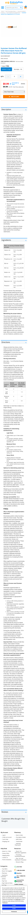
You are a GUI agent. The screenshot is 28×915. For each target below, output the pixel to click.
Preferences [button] (5, 902)
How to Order (19, 835)
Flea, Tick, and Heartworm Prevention (20, 859)
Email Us (19, 873)
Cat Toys (4, 885)
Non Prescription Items (11, 11)
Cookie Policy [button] (18, 899)
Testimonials (19, 841)
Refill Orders (19, 839)
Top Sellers (4, 869)
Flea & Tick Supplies (7, 871)
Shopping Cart (5, 841)
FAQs (9, 851)
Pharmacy (4, 873)
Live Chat (19, 866)
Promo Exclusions (6, 859)
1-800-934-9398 (20, 870)
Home (2, 11)
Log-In (4, 835)
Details (23, 83)
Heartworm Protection (4, 875)
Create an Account (7, 837)
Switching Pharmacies (18, 844)
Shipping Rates (6, 855)
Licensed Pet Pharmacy (20, 880)
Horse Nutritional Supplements (13, 12)
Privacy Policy (5, 853)
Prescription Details (21, 837)
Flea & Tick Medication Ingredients (20, 851)
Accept (14, 905)
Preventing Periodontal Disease (20, 855)
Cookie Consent (18, 884)
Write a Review (4, 58)
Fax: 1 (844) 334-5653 (21, 876)
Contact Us (5, 857)
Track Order (5, 839)
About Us (4, 851)
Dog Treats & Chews (7, 883)
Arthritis (4, 879)
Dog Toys (4, 881)
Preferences (14, 911)
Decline (14, 908)
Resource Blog (19, 862)
